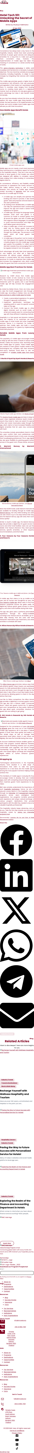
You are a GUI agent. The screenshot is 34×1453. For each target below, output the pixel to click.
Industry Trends (5, 13)
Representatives (10, 1311)
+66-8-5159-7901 (20, 1327)
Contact (7, 1291)
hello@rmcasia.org (20, 1399)
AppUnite (19, 191)
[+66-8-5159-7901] (2, 1327)
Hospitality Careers (8, 1140)
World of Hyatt (29, 414)
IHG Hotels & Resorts (25, 723)
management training (26, 793)
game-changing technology (13, 68)
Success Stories (10, 1300)
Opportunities (9, 1289)
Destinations (8, 1286)
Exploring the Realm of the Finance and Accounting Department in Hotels (15, 1204)
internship (12, 793)
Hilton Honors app (9, 684)
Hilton (29, 681)
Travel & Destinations (9, 1083)
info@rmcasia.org (20, 1320)
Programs (7, 1284)
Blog (6, 1298)
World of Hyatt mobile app (11, 417)
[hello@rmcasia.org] (2, 1400)
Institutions (8, 1313)
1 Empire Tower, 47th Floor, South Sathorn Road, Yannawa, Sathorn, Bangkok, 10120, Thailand (11, 1338)
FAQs (7, 1305)
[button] (16, 840)
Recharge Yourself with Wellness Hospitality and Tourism (14, 1094)
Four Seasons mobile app (8, 602)
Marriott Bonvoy (5, 513)
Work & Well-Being (8, 1086)
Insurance (8, 1302)
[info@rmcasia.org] (2, 1322)
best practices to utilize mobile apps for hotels (15, 295)
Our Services (8, 1308)
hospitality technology (11, 789)
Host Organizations (11, 1315)
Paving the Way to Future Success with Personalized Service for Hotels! (15, 1151)
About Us (7, 1282)
